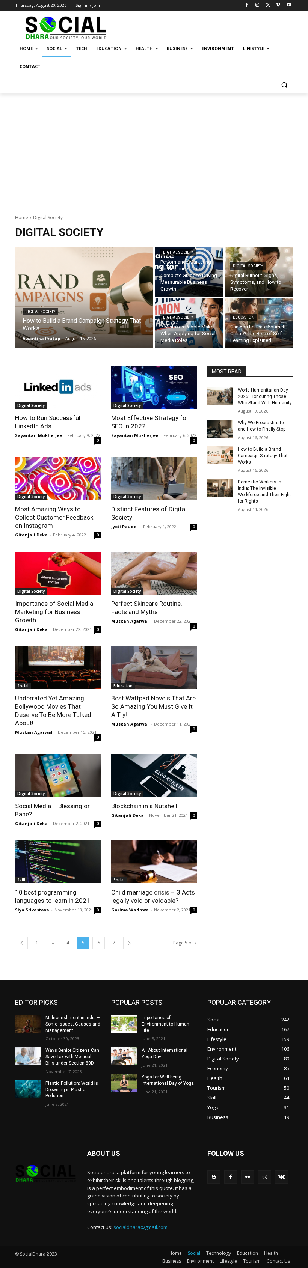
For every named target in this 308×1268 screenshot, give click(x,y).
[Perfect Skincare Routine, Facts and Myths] (154, 573)
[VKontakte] (281, 1177)
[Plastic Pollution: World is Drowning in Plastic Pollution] (28, 1089)
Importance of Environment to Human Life (165, 1024)
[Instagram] (257, 5)
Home (21, 217)
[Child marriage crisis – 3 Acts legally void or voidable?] (154, 861)
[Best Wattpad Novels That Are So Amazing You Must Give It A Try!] (154, 667)
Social (23, 685)
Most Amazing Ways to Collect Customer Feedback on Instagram (54, 517)
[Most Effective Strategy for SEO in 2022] (154, 387)
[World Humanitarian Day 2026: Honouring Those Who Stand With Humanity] (220, 396)
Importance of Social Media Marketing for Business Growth (54, 612)
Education (243, 317)
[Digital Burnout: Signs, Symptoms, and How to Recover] (259, 272)
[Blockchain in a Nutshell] (154, 775)
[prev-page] (21, 943)
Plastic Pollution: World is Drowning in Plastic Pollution (71, 1090)
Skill (21, 879)
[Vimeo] (278, 5)
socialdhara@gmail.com (140, 1227)
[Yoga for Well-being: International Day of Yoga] (124, 1083)
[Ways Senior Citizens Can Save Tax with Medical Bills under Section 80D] (28, 1056)
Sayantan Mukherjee (38, 435)
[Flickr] (247, 1177)
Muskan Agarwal (130, 621)
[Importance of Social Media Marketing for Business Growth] (58, 573)
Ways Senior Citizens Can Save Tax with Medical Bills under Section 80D (72, 1057)
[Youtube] (288, 5)
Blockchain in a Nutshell (144, 806)
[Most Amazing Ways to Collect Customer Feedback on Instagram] (58, 478)
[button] (284, 84)
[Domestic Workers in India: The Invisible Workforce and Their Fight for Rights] (220, 488)
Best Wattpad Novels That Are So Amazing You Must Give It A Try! (153, 706)
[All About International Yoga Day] (124, 1056)
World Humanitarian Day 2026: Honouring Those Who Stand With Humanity (265, 396)
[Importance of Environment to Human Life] (124, 1024)
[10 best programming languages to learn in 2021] (58, 861)
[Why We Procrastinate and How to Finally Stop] (220, 429)
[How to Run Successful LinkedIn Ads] (58, 387)
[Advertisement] (154, 149)
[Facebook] (247, 5)
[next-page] (129, 943)
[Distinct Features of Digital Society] (154, 478)
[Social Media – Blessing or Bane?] (58, 775)
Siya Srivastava (32, 910)
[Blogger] (213, 1177)
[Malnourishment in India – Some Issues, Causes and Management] (28, 1024)
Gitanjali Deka (31, 535)
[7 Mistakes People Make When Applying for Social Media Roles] (189, 323)
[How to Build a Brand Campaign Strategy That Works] (84, 297)
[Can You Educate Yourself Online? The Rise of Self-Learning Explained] (259, 323)
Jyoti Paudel (124, 526)
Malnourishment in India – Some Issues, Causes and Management (72, 1024)
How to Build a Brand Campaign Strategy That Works (263, 456)
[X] (268, 5)
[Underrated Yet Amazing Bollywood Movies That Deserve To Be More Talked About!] (58, 667)
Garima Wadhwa (130, 910)
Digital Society (40, 312)
